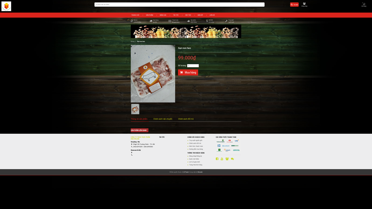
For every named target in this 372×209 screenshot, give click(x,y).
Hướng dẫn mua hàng (196, 149)
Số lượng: (182, 65)
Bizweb (200, 172)
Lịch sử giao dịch (194, 162)
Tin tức (176, 15)
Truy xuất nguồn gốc (195, 140)
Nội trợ (188, 15)
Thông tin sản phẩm (139, 119)
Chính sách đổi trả (185, 119)
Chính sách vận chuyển (162, 119)
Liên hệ (212, 15)
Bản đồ (200, 15)
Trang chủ (135, 15)
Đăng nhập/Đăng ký (195, 156)
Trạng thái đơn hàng (195, 165)
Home (132, 41)
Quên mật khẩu (194, 159)
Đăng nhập (304, 6)
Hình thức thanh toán (196, 146)
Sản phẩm (149, 15)
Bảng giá (163, 15)
